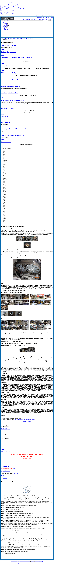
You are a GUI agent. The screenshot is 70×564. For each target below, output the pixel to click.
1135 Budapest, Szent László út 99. (43, 17)
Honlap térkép (50, 15)
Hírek (23, 0)
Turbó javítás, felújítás (7, 65)
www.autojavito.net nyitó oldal (25, 561)
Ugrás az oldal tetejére (15, 561)
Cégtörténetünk (19, 0)
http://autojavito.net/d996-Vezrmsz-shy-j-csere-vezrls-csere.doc (25, 419)
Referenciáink (5, 25)
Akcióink (4, 27)
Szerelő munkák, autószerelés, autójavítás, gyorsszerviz (11, 2)
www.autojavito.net (5, 38)
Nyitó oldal (38, 15)
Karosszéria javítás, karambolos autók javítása (14, 79)
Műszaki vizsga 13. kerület (5, 1)
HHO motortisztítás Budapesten (8, 3)
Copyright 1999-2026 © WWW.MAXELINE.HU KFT (27, 563)
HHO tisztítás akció (3, 10)
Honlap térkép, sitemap (39, 561)
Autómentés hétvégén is (7, 108)
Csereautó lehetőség (6, 142)
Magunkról (5, 23)
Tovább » (2, 49)
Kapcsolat (43, 15)
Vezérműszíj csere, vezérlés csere (27, 38)
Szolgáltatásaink (6, 24)
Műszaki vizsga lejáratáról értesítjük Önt (13, 8)
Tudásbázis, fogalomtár (7, 14)
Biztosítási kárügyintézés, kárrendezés (11, 86)
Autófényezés (3, 7)
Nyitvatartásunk (8, 0)
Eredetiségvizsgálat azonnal (14, 1)
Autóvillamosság (9, 7)
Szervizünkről (13, 0)
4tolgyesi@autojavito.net (26, 19)
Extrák (4, 28)
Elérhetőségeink (3, 0)
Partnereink (5, 26)
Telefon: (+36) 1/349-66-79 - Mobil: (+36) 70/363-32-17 (42, 19)
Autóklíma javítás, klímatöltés (10, 5)
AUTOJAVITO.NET (5, 20)
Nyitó (4, 22)
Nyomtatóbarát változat (27, 421)
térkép (51, 17)
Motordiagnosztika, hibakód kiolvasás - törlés (13, 128)
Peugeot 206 (15, 10)
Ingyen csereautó (10, 10)
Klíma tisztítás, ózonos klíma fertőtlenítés (12, 100)
